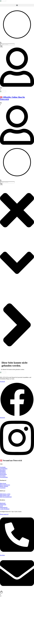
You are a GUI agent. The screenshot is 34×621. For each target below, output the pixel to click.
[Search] (1, 46)
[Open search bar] (0, 43)
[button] (17, 5)
